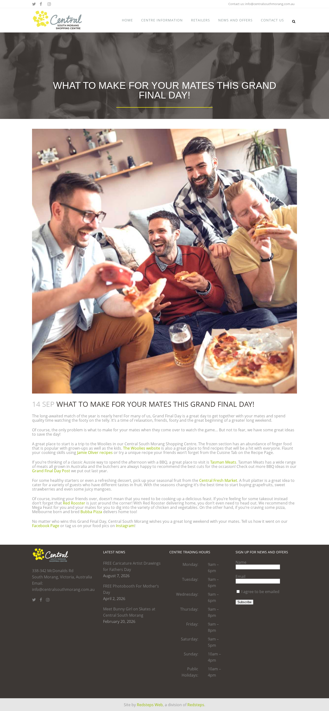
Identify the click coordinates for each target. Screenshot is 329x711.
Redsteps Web (150, 704)
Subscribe (244, 602)
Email (240, 576)
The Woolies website (141, 448)
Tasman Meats (223, 462)
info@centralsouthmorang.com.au (270, 4)
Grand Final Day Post (51, 470)
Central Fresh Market (218, 480)
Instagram (125, 525)
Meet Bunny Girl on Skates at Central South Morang (129, 612)
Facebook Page (45, 525)
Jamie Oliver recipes (95, 452)
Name (241, 562)
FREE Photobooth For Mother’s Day (131, 589)
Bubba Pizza (91, 511)
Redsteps (195, 704)
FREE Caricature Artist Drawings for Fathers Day (132, 566)
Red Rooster (74, 503)
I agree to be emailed (260, 591)
